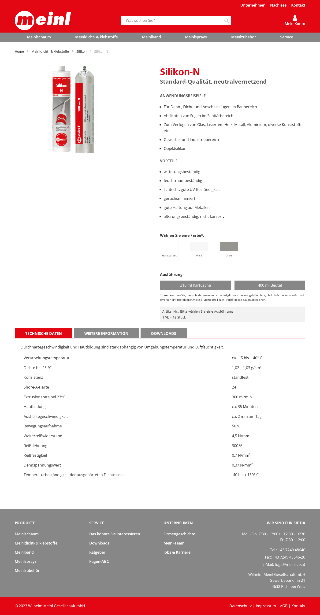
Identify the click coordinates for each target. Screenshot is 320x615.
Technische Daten (43, 333)
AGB (283, 605)
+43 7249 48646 (291, 549)
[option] (169, 251)
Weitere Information (106, 333)
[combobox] (176, 20)
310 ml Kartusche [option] (195, 285)
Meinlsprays (26, 561)
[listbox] (232, 252)
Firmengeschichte (179, 534)
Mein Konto (295, 23)
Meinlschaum (27, 534)
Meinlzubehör (27, 570)
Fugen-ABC (99, 561)
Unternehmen (252, 5)
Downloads (163, 333)
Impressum (266, 605)
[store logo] (64, 20)
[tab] (43, 333)
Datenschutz (240, 605)
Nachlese (278, 5)
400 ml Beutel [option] (270, 285)
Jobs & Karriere (177, 552)
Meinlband (24, 552)
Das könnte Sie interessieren (114, 534)
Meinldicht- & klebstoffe (36, 543)
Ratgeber (97, 552)
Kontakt (298, 5)
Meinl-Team (174, 543)
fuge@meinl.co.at (290, 564)
